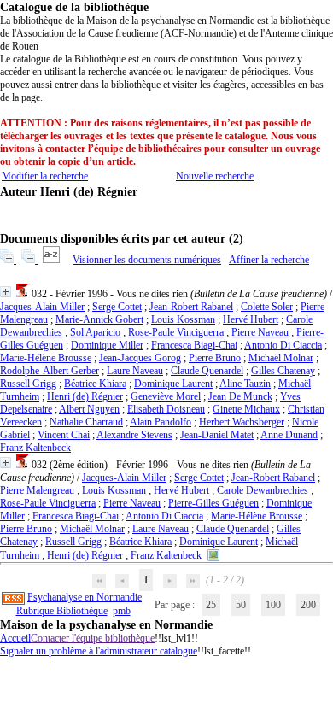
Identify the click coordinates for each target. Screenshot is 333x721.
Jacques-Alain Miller (42, 307)
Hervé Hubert (250, 319)
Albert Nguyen (89, 409)
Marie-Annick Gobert (99, 319)
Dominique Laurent (173, 384)
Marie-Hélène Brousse (45, 358)
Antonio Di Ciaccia (283, 345)
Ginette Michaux (246, 409)
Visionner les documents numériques (147, 260)
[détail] (5, 291)
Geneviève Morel (166, 396)
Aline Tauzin (245, 384)
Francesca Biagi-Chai (194, 345)
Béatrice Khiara (95, 384)
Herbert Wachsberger (241, 422)
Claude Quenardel (207, 371)
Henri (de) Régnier (85, 396)
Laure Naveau (135, 371)
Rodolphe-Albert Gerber (49, 371)
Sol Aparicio (95, 332)
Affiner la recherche (269, 260)
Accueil (15, 638)
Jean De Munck (240, 396)
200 (308, 605)
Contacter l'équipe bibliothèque (93, 638)
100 (273, 605)
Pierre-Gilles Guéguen (213, 503)
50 (241, 605)
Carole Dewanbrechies (262, 490)
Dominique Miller (107, 345)
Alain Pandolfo (160, 422)
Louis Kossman (183, 319)
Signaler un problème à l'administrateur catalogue (98, 651)
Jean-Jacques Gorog (140, 358)
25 (211, 605)
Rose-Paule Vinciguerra (176, 332)
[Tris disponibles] (52, 260)
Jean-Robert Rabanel (191, 307)
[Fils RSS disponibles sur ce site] (13, 597)
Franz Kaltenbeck (35, 448)
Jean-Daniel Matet (217, 435)
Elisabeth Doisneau (166, 409)
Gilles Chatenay (283, 371)
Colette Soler (267, 307)
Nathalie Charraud (86, 422)
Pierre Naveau (260, 332)
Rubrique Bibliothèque (62, 611)
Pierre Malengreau (37, 490)
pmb (122, 611)
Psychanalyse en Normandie (84, 597)
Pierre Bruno (215, 358)
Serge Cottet (117, 307)
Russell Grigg (28, 384)
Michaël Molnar (280, 358)
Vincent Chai (64, 435)
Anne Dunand (289, 435)
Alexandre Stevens (134, 435)
